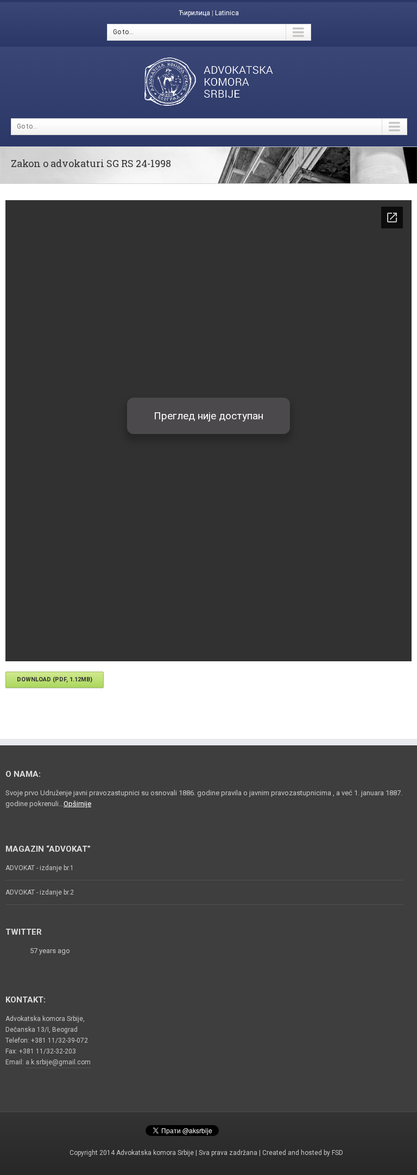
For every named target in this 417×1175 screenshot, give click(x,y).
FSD (337, 1153)
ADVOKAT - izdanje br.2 (39, 892)
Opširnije (77, 804)
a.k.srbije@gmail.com (58, 1062)
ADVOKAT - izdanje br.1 (39, 868)
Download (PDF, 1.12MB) (54, 679)
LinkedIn (264, 1127)
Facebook (126, 1128)
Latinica (227, 13)
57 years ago (50, 951)
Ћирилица (194, 13)
